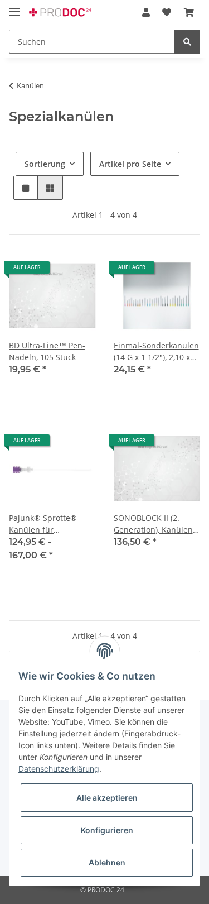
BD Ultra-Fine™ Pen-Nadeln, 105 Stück (47, 351)
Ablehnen (107, 862)
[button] (146, 12)
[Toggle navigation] (14, 7)
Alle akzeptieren (107, 797)
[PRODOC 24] (60, 12)
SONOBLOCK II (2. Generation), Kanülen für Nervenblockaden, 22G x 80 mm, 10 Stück (155, 524)
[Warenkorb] (189, 12)
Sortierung (45, 164)
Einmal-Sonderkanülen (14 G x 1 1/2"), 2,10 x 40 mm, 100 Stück (156, 351)
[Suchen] (187, 42)
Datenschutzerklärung (58, 768)
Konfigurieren (107, 830)
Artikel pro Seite (130, 164)
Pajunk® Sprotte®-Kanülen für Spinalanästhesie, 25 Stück (47, 524)
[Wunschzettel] (166, 12)
